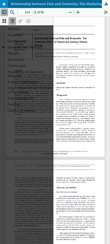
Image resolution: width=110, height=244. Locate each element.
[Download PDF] (106, 4)
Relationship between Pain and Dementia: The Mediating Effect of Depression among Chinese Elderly (60, 4)
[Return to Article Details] (4, 4)
